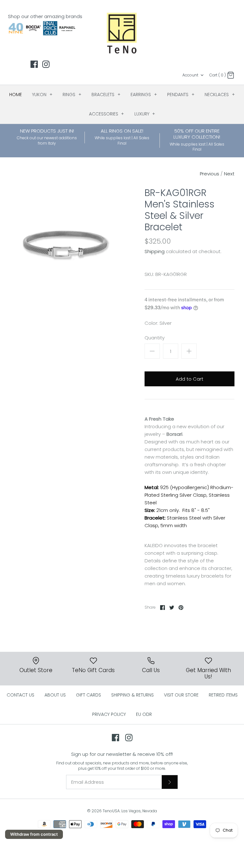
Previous (209, 173)
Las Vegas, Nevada (139, 811)
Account (190, 75)
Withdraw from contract (34, 834)
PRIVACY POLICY (109, 714)
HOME (15, 94)
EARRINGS (144, 94)
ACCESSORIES (106, 114)
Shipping (155, 251)
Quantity (155, 337)
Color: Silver (158, 323)
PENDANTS (180, 94)
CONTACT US (20, 695)
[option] (66, 243)
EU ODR (144, 714)
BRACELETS (106, 94)
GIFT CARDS (88, 695)
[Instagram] (46, 64)
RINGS (72, 94)
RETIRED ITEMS (223, 695)
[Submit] (170, 781)
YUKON (42, 94)
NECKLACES (220, 94)
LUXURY (144, 114)
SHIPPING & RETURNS (132, 695)
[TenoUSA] (122, 32)
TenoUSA (111, 811)
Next (229, 173)
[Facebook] (34, 64)
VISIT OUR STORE (181, 695)
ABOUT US (55, 695)
